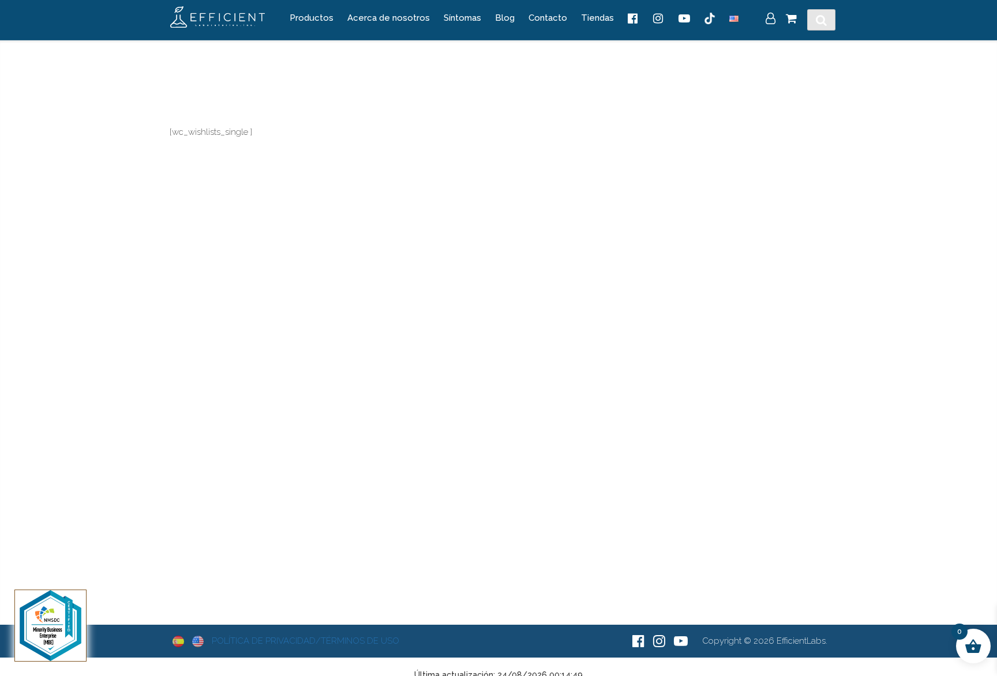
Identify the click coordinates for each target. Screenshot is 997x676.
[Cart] (791, 19)
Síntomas (462, 18)
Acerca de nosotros (388, 18)
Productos (311, 18)
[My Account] (770, 19)
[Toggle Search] (821, 20)
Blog (505, 18)
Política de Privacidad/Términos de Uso (305, 641)
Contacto (548, 18)
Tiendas (597, 18)
